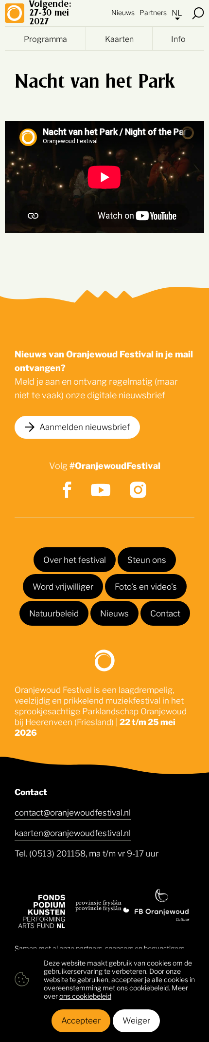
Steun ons (146, 559)
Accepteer (81, 1019)
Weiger (136, 1019)
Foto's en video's (146, 586)
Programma (45, 38)
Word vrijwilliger (63, 586)
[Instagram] (138, 490)
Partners (153, 12)
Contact (165, 612)
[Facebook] (67, 490)
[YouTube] (100, 490)
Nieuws (123, 12)
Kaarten (119, 38)
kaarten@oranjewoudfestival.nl (73, 832)
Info (178, 38)
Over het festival (74, 559)
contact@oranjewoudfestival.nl (73, 812)
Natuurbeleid (54, 612)
